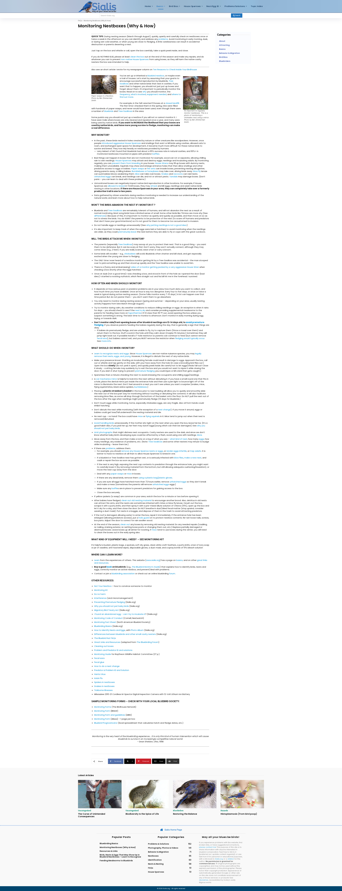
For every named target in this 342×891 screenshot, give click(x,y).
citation (231, 859)
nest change (164, 409)
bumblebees (140, 386)
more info (106, 341)
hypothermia (134, 313)
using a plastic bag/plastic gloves (155, 477)
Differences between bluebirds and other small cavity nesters (125, 634)
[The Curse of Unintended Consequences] (100, 794)
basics (179, 560)
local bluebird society (164, 701)
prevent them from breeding (126, 163)
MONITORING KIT (154, 539)
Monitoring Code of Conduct (108, 618)
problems (163, 39)
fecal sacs (102, 338)
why (144, 91)
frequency (125, 94)
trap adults (195, 451)
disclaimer (203, 880)
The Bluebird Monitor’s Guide (146, 566)
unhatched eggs (178, 481)
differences (100, 215)
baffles (155, 153)
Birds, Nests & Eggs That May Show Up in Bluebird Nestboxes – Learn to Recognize (120, 855)
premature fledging (145, 370)
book (109, 566)
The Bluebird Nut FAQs (105, 638)
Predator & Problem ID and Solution (111, 670)
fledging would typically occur (190, 338)
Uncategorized (84, 810)
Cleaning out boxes (104, 646)
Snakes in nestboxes (104, 686)
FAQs (80, 20)
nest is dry (140, 310)
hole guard (144, 517)
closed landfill (172, 103)
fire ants (151, 168)
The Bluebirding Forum (147, 642)
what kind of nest (178, 439)
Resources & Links (109, 851)
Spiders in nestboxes (104, 682)
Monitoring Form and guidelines (109, 714)
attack (153, 185)
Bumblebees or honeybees (145, 171)
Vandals (173, 176)
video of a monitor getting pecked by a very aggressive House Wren (165, 267)
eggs (201, 439)
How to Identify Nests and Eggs (109, 630)
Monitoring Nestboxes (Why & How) (118, 847)
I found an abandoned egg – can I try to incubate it (119, 614)
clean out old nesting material (136, 500)
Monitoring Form (102, 710)
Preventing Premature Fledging (109, 602)
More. (199, 435)
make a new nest (192, 457)
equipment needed (156, 94)
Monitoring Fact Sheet (105, 622)
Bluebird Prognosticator (106, 722)
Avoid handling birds (104, 423)
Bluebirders (178, 810)
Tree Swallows (125, 111)
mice (140, 416)
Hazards (224, 810)
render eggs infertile (176, 451)
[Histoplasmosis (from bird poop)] (242, 794)
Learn (97, 560)
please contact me (207, 847)
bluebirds (108, 111)
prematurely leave (127, 231)
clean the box (137, 56)
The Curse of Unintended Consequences (91, 815)
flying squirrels (152, 416)
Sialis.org (219, 859)
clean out (125, 524)
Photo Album (137, 630)
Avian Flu (98, 678)
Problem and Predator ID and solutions (113, 650)
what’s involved (138, 94)
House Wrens (161, 163)
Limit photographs (103, 432)
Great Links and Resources (107, 642)
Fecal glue (99, 662)
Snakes (164, 173)
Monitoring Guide (102, 654)
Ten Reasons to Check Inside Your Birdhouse (175, 69)
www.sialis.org (153, 560)
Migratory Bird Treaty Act (106, 610)
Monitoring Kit (101, 590)
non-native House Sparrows (135, 59)
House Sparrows (123, 160)
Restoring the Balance (185, 813)
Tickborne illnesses (103, 690)
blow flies (178, 457)
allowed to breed (116, 185)
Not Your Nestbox (103, 586)
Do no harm (100, 594)
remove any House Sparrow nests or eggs (142, 451)
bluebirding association (123, 573)
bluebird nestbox (155, 75)
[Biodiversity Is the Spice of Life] (147, 794)
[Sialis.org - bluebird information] (101, 7)
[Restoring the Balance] (195, 794)
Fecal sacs (99, 658)
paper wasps (117, 473)
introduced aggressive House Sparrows (121, 143)
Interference (100, 598)
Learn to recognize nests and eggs (111, 353)
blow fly (197, 171)
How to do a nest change (107, 666)
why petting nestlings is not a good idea (166, 225)
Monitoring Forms (102, 706)
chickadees (130, 253)
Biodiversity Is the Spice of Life (142, 813)
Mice (137, 173)
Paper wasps (137, 168)
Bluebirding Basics (103, 626)
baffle (115, 488)
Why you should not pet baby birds (111, 606)
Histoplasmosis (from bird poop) (239, 813)
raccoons (178, 173)
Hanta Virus (100, 674)
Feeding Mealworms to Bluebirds (116, 860)
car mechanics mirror (106, 378)
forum (172, 573)
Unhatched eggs (102, 176)
